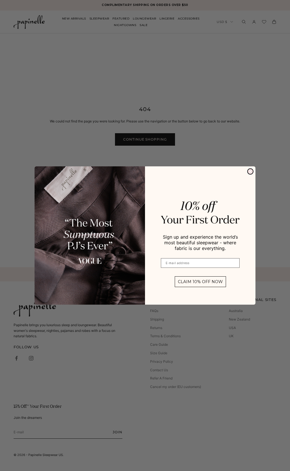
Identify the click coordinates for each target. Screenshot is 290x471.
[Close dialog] (250, 171)
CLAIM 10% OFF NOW (200, 281)
